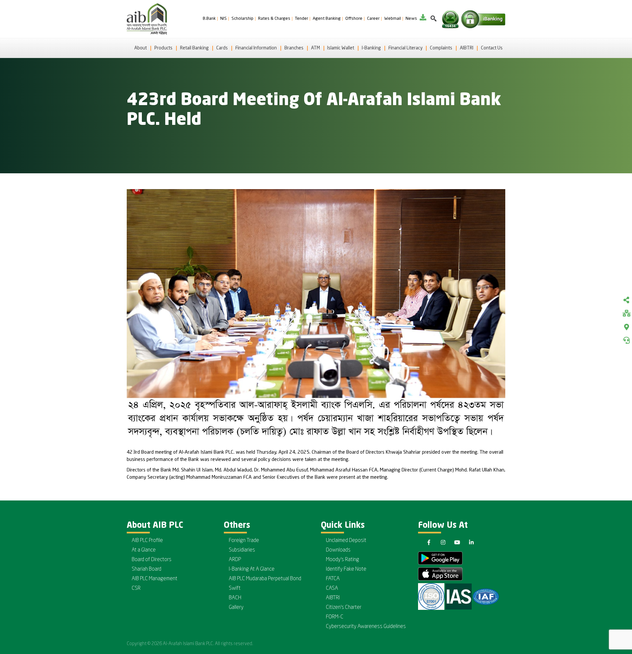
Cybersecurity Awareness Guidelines (366, 626)
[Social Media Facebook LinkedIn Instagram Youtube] (626, 300)
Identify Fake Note (346, 569)
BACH (235, 598)
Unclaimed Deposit (346, 540)
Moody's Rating (342, 559)
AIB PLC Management (154, 579)
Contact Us (492, 48)
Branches (293, 48)
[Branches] (626, 327)
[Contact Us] (626, 340)
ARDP (235, 559)
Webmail (392, 19)
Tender (301, 19)
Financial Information (256, 48)
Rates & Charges (274, 19)
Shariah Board (146, 569)
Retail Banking (194, 48)
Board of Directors (151, 559)
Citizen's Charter (343, 607)
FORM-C (334, 617)
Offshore (353, 19)
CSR (136, 588)
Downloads (338, 550)
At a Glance (144, 550)
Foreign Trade (244, 540)
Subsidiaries (242, 550)
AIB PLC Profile (147, 540)
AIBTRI (466, 48)
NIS (223, 19)
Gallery (236, 607)
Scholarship (242, 19)
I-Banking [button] (371, 48)
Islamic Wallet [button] (340, 48)
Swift (235, 588)
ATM (315, 48)
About (140, 48)
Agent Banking (327, 19)
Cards (222, 48)
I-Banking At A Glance (252, 569)
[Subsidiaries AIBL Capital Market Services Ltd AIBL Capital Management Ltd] (626, 314)
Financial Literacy (405, 48)
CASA (332, 588)
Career (373, 19)
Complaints (441, 48)
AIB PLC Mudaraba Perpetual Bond (265, 579)
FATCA (333, 579)
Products (163, 48)
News (411, 19)
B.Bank (209, 19)
